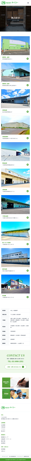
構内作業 (3, 441)
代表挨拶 (3, 427)
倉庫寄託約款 (26, 456)
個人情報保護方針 (12, 456)
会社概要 (3, 425)
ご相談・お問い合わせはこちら (14, 367)
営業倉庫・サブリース (6, 439)
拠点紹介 (3, 431)
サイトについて (5, 456)
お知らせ (3, 451)
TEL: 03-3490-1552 (15, 361)
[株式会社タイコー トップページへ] (9, 3)
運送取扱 (3, 443)
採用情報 (3, 449)
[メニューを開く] (28, 3)
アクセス (3, 429)
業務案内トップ (4, 437)
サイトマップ (20, 456)
